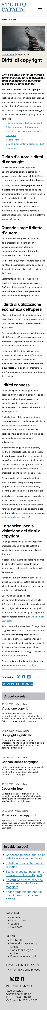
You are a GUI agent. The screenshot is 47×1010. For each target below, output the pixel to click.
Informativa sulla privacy (25, 969)
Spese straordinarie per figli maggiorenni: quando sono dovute (24, 895)
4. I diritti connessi (14, 139)
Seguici (14, 923)
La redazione (18, 920)
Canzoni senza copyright (20, 762)
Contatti (15, 917)
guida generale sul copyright (15, 517)
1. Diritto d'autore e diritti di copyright (24, 123)
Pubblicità (16, 940)
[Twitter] (18, 677)
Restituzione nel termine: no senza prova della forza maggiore (24, 883)
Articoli (12, 19)
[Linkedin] (29, 677)
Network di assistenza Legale (23, 945)
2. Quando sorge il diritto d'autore (22, 127)
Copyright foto (12, 788)
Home (4, 19)
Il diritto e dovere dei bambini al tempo (25, 864)
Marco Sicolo (8, 54)
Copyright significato (17, 735)
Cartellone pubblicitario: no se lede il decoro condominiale (25, 856)
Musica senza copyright (19, 815)
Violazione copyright (16, 708)
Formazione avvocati (23, 956)
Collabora (16, 927)
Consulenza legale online (21, 951)
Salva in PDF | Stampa (17, 684)
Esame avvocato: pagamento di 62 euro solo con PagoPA (25, 873)
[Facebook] (23, 677)
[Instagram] (12, 979)
